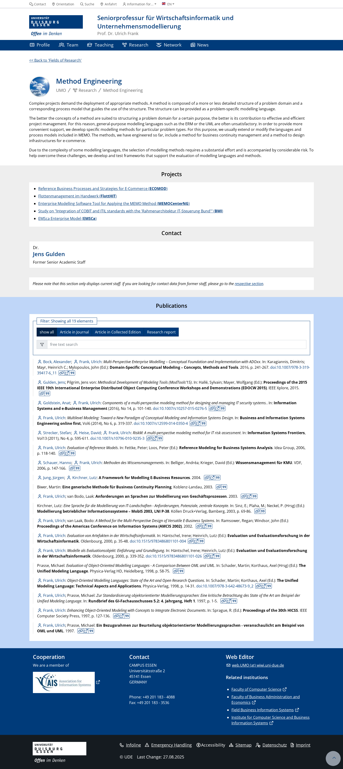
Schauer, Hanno (57, 462)
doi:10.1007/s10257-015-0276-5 (180, 408)
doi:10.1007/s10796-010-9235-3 (117, 438)
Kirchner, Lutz (84, 477)
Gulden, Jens (54, 382)
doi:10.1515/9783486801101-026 (174, 556)
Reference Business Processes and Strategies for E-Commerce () (103, 188)
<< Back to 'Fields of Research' (55, 60)
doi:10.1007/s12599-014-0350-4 (161, 423)
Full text (67, 373)
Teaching (104, 45)
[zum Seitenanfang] (333, 758)
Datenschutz (274, 745)
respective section (249, 283)
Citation (72, 373)
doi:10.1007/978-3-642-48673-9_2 (224, 586)
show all (47, 332)
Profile (43, 45)
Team (72, 45)
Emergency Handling (171, 745)
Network (173, 45)
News (203, 45)
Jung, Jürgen (53, 477)
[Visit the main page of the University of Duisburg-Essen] (56, 25)
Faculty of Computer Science (256, 689)
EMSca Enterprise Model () (67, 218)
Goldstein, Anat (56, 402)
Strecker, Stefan (57, 432)
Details (61, 373)
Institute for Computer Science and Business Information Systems (270, 720)
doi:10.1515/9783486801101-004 (158, 541)
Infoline (133, 745)
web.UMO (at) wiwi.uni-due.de (258, 665)
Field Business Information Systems (262, 709)
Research (138, 45)
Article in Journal (74, 332)
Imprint (303, 745)
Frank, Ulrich (90, 361)
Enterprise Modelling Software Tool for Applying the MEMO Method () (114, 203)
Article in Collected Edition (118, 332)
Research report (161, 332)
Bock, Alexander (57, 361)
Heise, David (90, 432)
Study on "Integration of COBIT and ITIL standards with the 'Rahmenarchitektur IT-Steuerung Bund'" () (130, 211)
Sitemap (243, 745)
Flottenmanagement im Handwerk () (77, 196)
